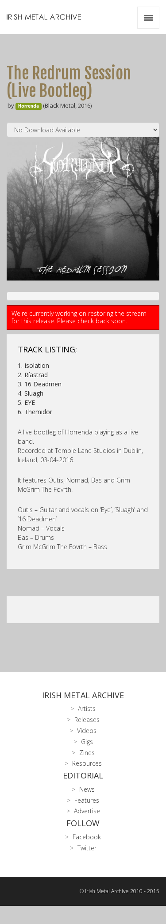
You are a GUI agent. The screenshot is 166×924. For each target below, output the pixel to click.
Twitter (87, 848)
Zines (87, 752)
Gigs (87, 741)
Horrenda (28, 106)
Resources (87, 763)
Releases (87, 719)
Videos (87, 730)
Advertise (87, 811)
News (87, 789)
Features (86, 800)
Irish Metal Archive (83, 695)
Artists (87, 708)
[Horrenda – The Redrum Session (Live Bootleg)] (83, 209)
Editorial (83, 775)
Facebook (87, 837)
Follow (83, 823)
